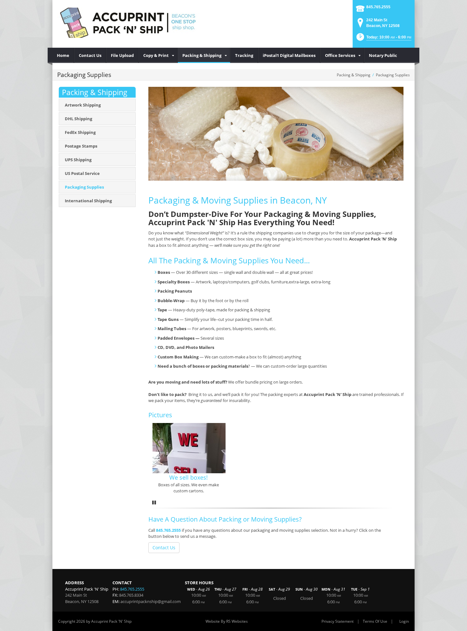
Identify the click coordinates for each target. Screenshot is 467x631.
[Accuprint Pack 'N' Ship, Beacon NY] (128, 22)
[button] (383, 39)
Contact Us (163, 547)
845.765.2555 (378, 7)
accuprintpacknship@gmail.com (150, 601)
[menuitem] (63, 55)
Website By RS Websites (227, 621)
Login (404, 621)
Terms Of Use (375, 621)
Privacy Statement (337, 621)
